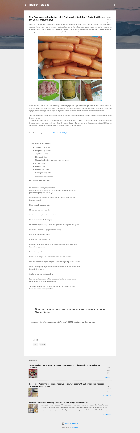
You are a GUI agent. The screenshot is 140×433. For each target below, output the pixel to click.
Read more (107, 377)
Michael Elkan (74, 427)
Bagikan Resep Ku (39, 4)
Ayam (35, 344)
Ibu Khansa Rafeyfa (60, 133)
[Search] (114, 5)
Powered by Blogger (71, 423)
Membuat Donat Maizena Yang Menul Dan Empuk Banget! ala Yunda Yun (58, 402)
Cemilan (43, 344)
